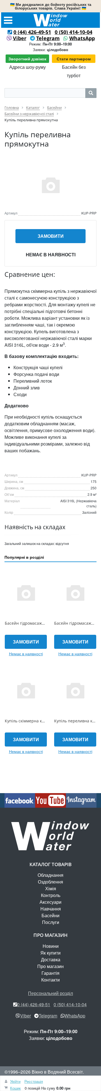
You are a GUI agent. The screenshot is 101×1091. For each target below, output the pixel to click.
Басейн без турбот (74, 71)
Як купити (50, 953)
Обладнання (50, 875)
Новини (51, 946)
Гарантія (50, 973)
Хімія (50, 888)
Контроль (50, 895)
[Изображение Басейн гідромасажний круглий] (26, 592)
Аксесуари (50, 902)
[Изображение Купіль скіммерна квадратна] (26, 690)
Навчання (50, 908)
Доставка (50, 959)
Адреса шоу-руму (27, 67)
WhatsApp (82, 38)
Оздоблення (50, 881)
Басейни (50, 915)
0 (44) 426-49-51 (32, 32)
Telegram (48, 38)
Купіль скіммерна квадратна (32, 720)
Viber (19, 38)
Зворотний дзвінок (27, 58)
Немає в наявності (50, 254)
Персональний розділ (50, 993)
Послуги (50, 922)
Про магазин (50, 966)
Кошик (15, 1088)
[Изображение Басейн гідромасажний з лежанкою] (75, 592)
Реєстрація (33, 1081)
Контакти (50, 979)
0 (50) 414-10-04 (73, 32)
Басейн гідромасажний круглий (35, 623)
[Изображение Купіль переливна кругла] (75, 690)
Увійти (15, 1081)
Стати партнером (74, 58)
